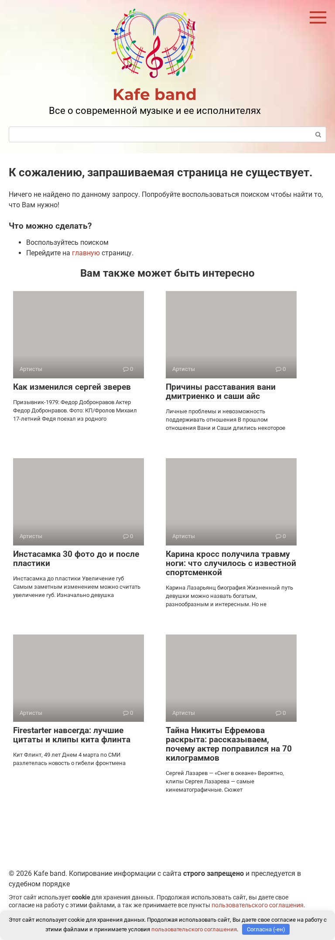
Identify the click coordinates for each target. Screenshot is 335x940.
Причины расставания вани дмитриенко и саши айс (221, 391)
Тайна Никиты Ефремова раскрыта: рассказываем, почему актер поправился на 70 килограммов (229, 744)
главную (86, 253)
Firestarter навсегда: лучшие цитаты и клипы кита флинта (71, 734)
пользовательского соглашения (258, 905)
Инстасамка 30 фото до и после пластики (76, 558)
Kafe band (155, 94)
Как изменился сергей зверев (72, 387)
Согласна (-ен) (266, 929)
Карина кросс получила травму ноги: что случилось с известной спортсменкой (231, 563)
